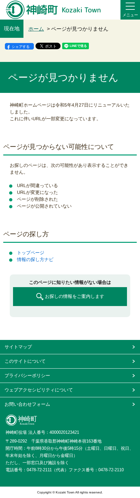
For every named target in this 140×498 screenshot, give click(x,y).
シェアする (21, 47)
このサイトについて (25, 361)
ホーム (36, 29)
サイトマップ (18, 346)
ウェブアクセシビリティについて (39, 389)
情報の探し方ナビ (35, 259)
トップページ (30, 252)
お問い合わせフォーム (27, 404)
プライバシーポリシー (27, 375)
